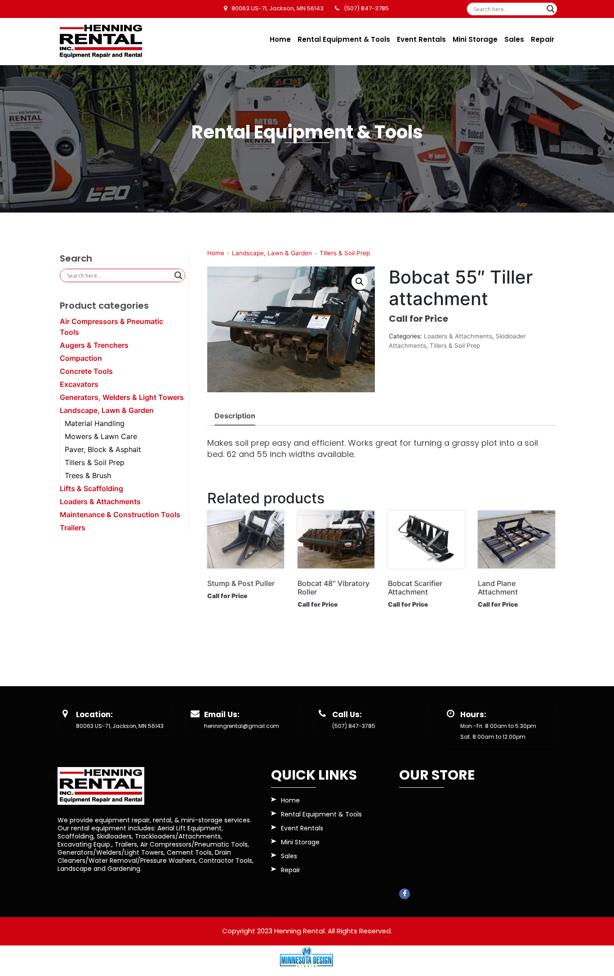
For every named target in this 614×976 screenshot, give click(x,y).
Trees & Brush (88, 475)
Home (280, 39)
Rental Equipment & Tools (344, 39)
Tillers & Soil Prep (95, 462)
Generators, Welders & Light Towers (122, 397)
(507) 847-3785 (353, 726)
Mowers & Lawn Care (101, 436)
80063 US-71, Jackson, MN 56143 (120, 726)
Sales (514, 39)
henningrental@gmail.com (241, 726)
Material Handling (95, 423)
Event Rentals (421, 39)
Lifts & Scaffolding (91, 488)
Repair (542, 39)
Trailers (72, 527)
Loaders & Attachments (100, 501)
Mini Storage (475, 39)
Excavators (79, 384)
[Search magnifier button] (550, 9)
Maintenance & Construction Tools (120, 514)
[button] (359, 282)
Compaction (81, 358)
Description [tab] (234, 415)
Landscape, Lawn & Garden (107, 410)
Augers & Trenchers (94, 345)
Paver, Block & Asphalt (103, 449)
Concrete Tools (86, 371)
